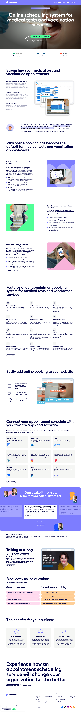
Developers (58, 701)
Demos (37, 699)
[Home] (11, 2)
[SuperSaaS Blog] (74, 707)
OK (14, 709)
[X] (65, 707)
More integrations (11, 481)
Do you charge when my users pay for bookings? (55, 603)
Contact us (47, 702)
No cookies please (7, 709)
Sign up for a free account (40, 36)
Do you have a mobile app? (14, 599)
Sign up (72, 2)
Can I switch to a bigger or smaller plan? (53, 596)
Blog (46, 701)
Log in (68, 2)
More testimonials (40, 525)
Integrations (38, 701)
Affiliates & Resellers (60, 699)
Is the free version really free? (50, 592)
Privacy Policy (72, 696)
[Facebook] (62, 707)
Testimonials (58, 702)
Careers (57, 697)
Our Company (59, 696)
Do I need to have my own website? (16, 596)
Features (55, 2)
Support (63, 2)
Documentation (48, 696)
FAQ (46, 699)
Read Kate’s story (11, 565)
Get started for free (13, 685)
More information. (9, 706)
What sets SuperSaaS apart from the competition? (20, 592)
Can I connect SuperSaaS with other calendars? (20, 603)
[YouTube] (71, 707)
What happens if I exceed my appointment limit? (55, 599)
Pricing (59, 2)
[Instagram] (68, 707)
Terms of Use (72, 697)
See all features (11, 355)
